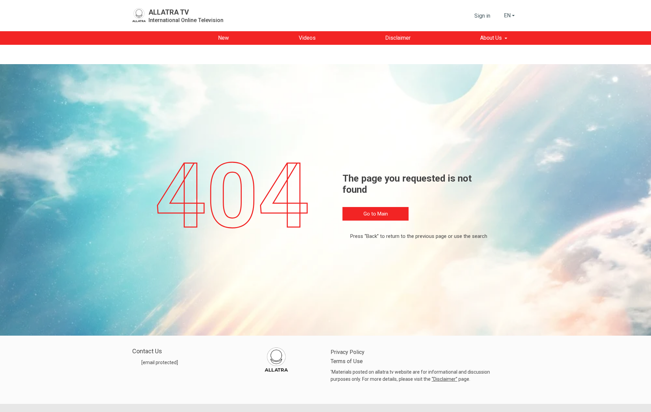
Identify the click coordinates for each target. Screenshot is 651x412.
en (507, 15)
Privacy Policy (347, 352)
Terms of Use (347, 361)
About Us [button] (491, 38)
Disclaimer (444, 379)
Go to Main (375, 214)
